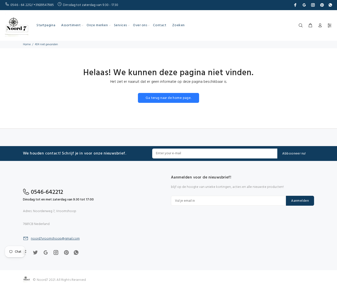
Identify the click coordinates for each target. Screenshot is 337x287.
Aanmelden (300, 201)
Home (27, 44)
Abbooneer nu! (294, 153)
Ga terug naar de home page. (168, 98)
